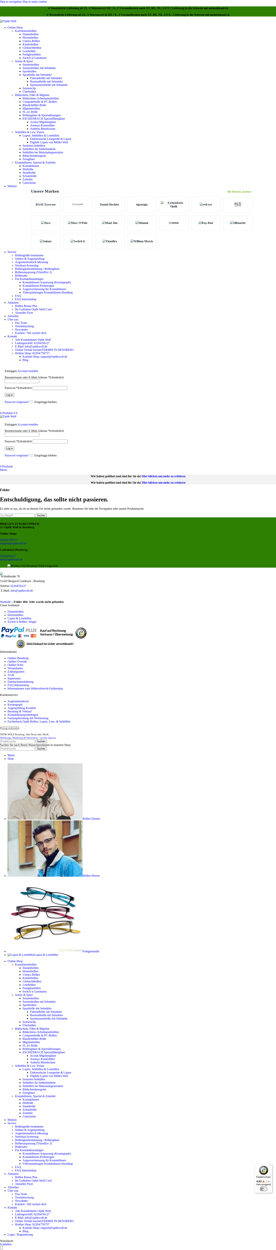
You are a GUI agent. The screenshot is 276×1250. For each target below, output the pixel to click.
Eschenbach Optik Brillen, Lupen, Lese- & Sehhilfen (39, 721)
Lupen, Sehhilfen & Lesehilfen (41, 135)
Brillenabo (21, 275)
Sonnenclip (29, 88)
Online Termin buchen (44, 349)
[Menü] (270, 1166)
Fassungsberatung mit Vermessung (28, 718)
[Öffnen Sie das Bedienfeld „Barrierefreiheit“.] (1, 1248)
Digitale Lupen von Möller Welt (49, 142)
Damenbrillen (31, 34)
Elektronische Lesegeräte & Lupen (50, 138)
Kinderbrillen (30, 44)
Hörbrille (28, 169)
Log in (9, 395)
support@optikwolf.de (13, 543)
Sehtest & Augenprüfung (29, 258)
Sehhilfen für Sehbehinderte (39, 149)
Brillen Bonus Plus (26, 306)
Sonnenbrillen (31, 64)
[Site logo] (8, 21)
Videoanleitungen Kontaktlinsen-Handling (48, 292)
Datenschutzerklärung (20, 681)
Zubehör (28, 179)
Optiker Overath (17, 661)
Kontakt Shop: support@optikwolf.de (45, 356)
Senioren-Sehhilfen (34, 145)
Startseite (5, 601)
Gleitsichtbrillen (32, 47)
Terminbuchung (24, 326)
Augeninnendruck (18, 701)
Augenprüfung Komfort (22, 708)
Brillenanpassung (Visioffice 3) (33, 272)
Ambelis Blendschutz (42, 128)
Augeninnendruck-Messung (31, 262)
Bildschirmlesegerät (34, 155)
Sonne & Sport (24, 61)
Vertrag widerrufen (9, 728)
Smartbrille (29, 172)
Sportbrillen (29, 71)
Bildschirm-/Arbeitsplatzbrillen (41, 98)
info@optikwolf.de (11, 559)
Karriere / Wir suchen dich (30, 333)
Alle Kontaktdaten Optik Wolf (33, 339)
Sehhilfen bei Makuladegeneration (43, 152)
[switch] (263, 1189)
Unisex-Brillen (31, 41)
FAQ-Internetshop (18, 685)
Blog (25, 360)
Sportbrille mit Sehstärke (37, 74)
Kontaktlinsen (31, 165)
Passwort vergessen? (17, 402)
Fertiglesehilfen (32, 54)
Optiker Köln (15, 664)
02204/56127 (8, 556)
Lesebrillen (29, 51)
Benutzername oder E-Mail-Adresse (34, 377)
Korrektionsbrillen (26, 30)
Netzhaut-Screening (26, 265)
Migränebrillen (31, 108)
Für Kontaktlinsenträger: (29, 279)
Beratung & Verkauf (20, 711)
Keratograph (15, 704)
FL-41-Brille (30, 111)
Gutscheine (29, 182)
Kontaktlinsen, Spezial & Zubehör (35, 162)
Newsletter (21, 329)
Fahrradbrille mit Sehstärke (46, 78)
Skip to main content (34, 1)
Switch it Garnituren (35, 57)
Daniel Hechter (109, 204)
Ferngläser (29, 159)
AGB (11, 675)
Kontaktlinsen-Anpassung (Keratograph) (47, 282)
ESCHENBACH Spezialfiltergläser (44, 118)
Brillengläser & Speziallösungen (42, 115)
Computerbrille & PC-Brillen (40, 101)
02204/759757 (8, 540)
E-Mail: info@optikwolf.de (31, 346)
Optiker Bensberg (18, 658)
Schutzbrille (30, 176)
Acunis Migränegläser (43, 122)
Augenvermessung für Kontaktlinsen (44, 289)
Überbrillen (29, 91)
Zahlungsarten (16, 671)
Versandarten (15, 668)
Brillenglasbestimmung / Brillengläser (37, 268)
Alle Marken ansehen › (240, 191)
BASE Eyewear (46, 204)
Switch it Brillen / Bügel (22, 621)
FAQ (18, 295)
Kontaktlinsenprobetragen (23, 714)
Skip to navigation (11, 1)
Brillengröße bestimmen (29, 255)
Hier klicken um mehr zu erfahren (164, 476)
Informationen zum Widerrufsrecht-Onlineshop (35, 688)
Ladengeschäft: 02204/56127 (32, 343)
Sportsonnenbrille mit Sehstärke (49, 84)
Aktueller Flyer (24, 312)
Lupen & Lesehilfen (19, 618)
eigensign (142, 204)
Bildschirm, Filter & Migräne (32, 95)
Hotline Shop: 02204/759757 (32, 353)
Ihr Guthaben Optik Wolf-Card (33, 309)
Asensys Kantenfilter (42, 125)
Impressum (14, 678)
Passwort (18, 387)
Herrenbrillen (30, 37)
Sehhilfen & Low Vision (29, 132)
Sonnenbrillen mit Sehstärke (39, 68)
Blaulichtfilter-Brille (34, 105)
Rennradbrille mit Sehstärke (46, 81)
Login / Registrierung (20, 1234)
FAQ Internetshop (25, 299)
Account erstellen (27, 371)
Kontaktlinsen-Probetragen (38, 285)
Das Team (21, 322)
